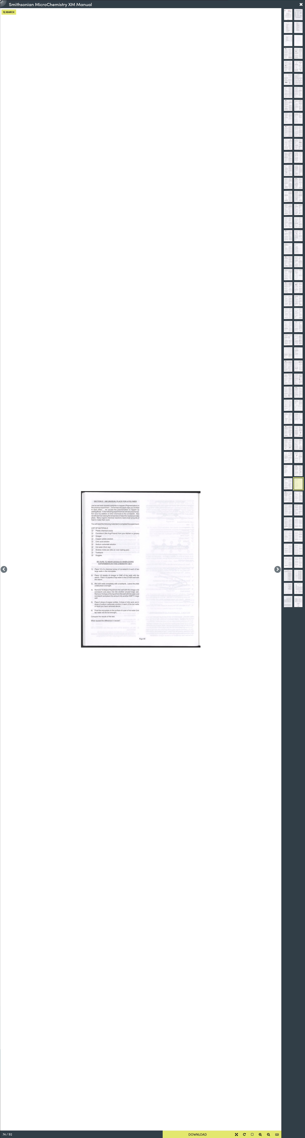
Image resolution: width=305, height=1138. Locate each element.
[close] (301, 4)
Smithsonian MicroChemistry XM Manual (50, 4)
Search (9, 12)
